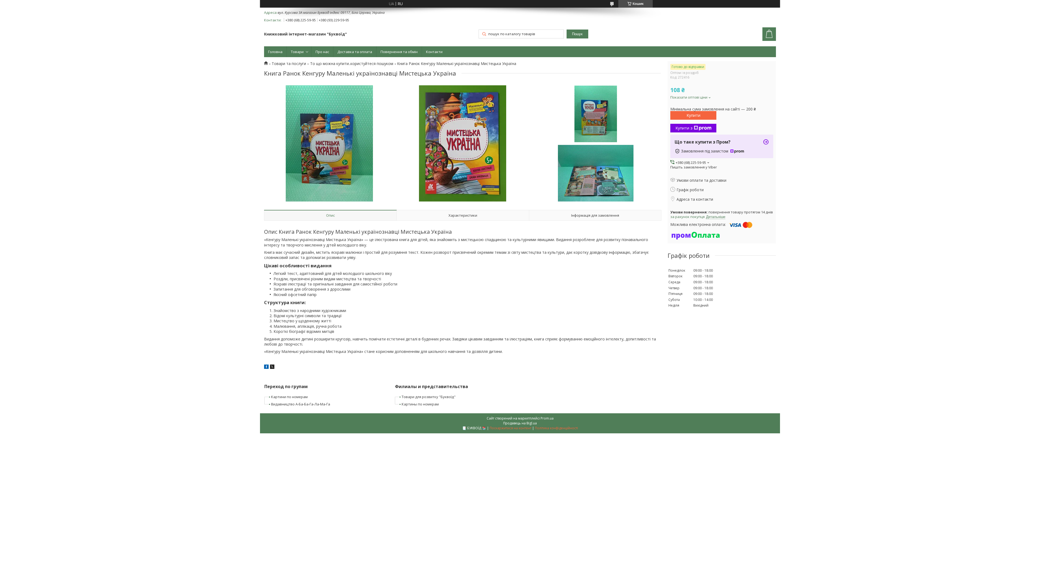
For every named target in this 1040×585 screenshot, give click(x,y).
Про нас (322, 51)
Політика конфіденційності (556, 428)
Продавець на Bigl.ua (520, 423)
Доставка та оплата (354, 51)
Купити (693, 115)
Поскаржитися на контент (510, 428)
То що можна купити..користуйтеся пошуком (351, 63)
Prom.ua (547, 418)
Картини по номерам (289, 396)
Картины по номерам (420, 404)
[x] (272, 367)
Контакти (434, 51)
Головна (275, 51)
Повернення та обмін (399, 51)
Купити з (684, 128)
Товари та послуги (289, 63)
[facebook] (266, 367)
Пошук (577, 34)
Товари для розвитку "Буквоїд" (429, 396)
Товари (297, 51)
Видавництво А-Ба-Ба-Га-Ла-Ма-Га (300, 404)
